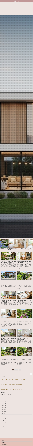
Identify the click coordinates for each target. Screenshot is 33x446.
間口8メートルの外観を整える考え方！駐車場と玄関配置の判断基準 (11, 384)
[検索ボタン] (32, 1)
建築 (3, 426)
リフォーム (4, 420)
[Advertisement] (16, 8)
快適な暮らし (5, 428)
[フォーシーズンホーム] (16, 1)
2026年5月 (4, 401)
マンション (4, 418)
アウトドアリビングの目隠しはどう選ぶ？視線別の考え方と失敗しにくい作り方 (13, 379)
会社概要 (3, 442)
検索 (30, 374)
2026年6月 (4, 399)
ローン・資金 (5, 422)
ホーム (3, 440)
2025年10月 (4, 413)
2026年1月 (4, 407)
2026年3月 (4, 405)
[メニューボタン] (1, 1)
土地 (3, 424)
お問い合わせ (4, 444)
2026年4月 (4, 403)
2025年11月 (4, 411)
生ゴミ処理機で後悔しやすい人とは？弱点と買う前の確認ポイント (11, 389)
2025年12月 (4, 409)
